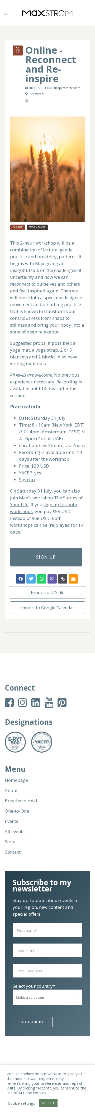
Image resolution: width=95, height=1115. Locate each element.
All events (15, 831)
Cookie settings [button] (21, 1103)
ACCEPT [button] (48, 1103)
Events (11, 821)
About (11, 790)
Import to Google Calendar (47, 608)
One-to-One (17, 811)
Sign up (27, 480)
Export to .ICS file (47, 592)
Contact (13, 852)
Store (10, 842)
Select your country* (34, 986)
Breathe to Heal (21, 801)
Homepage (16, 780)
